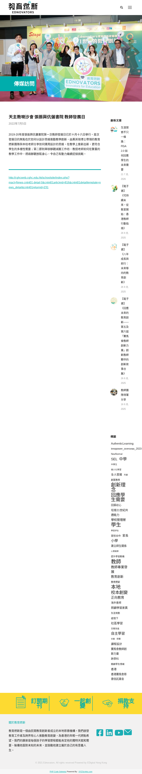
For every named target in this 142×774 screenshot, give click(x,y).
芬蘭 (113, 639)
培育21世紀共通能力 (119, 512)
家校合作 (116, 535)
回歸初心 (116, 505)
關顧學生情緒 (118, 664)
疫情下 (114, 618)
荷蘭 (119, 639)
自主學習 (118, 633)
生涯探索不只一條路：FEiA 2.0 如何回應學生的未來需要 (125, 148)
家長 (125, 535)
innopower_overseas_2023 (126, 448)
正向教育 (117, 597)
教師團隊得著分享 (125, 395)
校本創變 (119, 592)
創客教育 (115, 480)
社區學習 (117, 623)
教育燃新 (115, 582)
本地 (116, 587)
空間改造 (115, 628)
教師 (116, 561)
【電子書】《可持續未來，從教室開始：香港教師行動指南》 (125, 207)
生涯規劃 (115, 613)
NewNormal (116, 454)
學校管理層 (118, 520)
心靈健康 (115, 551)
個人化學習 (116, 469)
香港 (114, 669)
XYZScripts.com (85, 772)
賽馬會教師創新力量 (119, 651)
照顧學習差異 (119, 607)
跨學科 (115, 658)
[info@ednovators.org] (128, 732)
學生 (116, 525)
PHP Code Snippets (58, 772)
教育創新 (117, 576)
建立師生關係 (119, 545)
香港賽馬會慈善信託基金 (119, 676)
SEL (114, 459)
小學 (114, 541)
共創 (126, 475)
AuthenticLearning (122, 443)
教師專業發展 (119, 569)
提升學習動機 (118, 556)
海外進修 (116, 602)
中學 (123, 459)
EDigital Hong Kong (97, 762)
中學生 (114, 464)
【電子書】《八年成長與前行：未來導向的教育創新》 (125, 263)
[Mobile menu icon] (129, 7)
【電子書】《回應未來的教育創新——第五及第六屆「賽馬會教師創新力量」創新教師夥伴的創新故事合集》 (125, 336)
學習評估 (115, 530)
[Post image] (113, 129)
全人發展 (116, 474)
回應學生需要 (118, 497)
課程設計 (116, 643)
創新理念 (118, 487)
